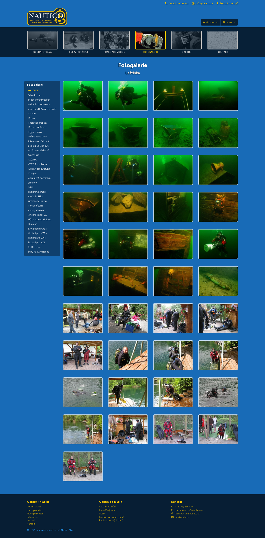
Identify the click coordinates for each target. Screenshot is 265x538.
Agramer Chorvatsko (39, 178)
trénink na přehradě (38, 141)
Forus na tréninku (37, 127)
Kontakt (31, 524)
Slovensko (33, 155)
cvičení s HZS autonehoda (42, 109)
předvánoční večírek (39, 100)
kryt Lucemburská (38, 229)
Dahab (32, 114)
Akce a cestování (107, 507)
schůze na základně (38, 150)
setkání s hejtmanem (39, 104)
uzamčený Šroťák (37, 201)
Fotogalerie (32, 517)
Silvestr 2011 (34, 95)
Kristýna (32, 173)
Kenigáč (32, 224)
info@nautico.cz (204, 3)
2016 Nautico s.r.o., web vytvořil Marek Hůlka (51, 530)
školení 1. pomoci (37, 192)
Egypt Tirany (35, 132)
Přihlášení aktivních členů (111, 517)
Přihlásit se (212, 22)
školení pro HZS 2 (37, 233)
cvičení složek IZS (37, 215)
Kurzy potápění (34, 510)
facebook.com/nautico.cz (187, 514)
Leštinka (32, 160)
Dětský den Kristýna (39, 169)
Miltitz (31, 187)
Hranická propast (37, 123)
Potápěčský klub (107, 510)
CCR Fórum (34, 247)
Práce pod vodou (35, 514)
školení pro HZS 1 (37, 242)
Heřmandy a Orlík (37, 137)
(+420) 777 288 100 (178, 3)
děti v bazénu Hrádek (39, 219)
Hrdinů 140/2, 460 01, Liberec (189, 510)
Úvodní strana (34, 507)
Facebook (231, 22)
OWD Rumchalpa (37, 164)
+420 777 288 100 (184, 507)
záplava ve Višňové (38, 146)
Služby (102, 514)
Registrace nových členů (111, 520)
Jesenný (32, 183)
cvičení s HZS (35, 196)
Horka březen (35, 206)
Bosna (31, 118)
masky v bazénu (36, 210)
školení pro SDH (37, 238)
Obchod (31, 520)
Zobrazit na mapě (229, 3)
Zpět (35, 90)
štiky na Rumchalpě (38, 252)
